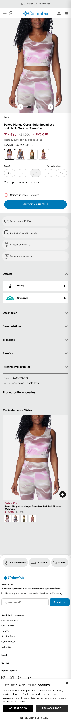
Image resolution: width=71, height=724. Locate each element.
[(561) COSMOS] (9, 154)
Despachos (42, 562)
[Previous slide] (20, 107)
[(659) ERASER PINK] (43, 154)
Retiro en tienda (17, 562)
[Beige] (24, 518)
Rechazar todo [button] (52, 708)
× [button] (67, 683)
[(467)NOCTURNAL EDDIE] (20, 154)
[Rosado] (32, 518)
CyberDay (6, 647)
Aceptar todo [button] (18, 708)
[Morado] (7, 518)
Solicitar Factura (9, 636)
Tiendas (62, 562)
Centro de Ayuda (9, 620)
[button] (29, 107)
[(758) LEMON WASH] (32, 154)
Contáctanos (7, 625)
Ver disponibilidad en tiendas (21, 182)
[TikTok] (29, 677)
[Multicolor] (15, 518)
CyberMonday (8, 641)
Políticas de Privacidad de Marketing (44, 593)
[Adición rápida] (35, 494)
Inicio (6, 117)
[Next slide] (50, 107)
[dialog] (35, 701)
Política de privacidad (14, 701)
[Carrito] (66, 13)
